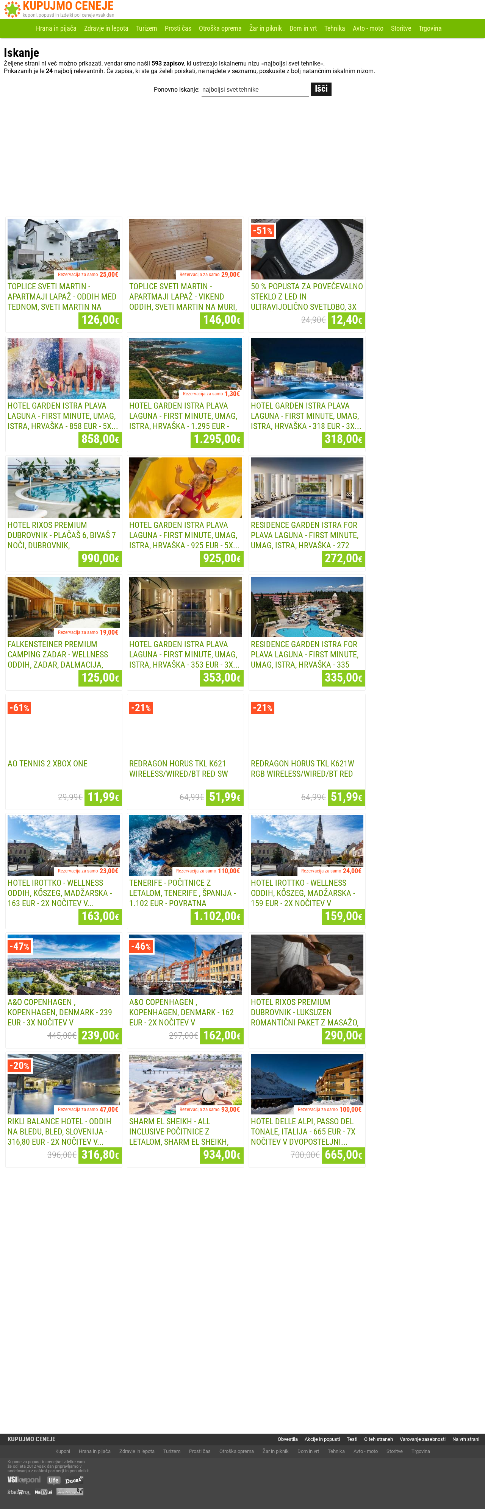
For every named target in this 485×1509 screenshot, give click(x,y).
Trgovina (430, 28)
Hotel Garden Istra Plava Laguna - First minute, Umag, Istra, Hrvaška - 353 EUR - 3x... (184, 654)
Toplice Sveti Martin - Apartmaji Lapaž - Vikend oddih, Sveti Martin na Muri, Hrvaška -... (183, 301)
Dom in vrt (303, 28)
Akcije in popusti (322, 1439)
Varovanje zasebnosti (423, 1439)
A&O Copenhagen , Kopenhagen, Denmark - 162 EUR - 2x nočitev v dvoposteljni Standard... (181, 1017)
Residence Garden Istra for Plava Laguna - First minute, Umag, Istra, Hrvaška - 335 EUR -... (304, 659)
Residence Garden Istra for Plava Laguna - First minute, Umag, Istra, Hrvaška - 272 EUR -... (304, 540)
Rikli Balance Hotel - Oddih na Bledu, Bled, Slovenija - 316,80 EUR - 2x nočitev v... (59, 1131)
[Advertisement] (242, 158)
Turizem (146, 28)
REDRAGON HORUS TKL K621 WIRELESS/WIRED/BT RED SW (178, 768)
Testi (352, 1439)
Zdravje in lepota (106, 28)
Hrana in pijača (56, 28)
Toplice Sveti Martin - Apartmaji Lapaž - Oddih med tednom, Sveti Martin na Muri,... (62, 301)
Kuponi (62, 1451)
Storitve (401, 28)
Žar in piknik (265, 28)
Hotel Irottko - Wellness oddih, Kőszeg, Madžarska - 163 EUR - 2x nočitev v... (60, 893)
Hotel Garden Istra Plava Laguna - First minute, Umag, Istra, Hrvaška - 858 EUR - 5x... (63, 416)
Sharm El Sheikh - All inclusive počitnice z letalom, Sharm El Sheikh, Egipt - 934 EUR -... (178, 1136)
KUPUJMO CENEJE (31, 1439)
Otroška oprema (220, 28)
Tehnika (334, 28)
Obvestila (288, 1439)
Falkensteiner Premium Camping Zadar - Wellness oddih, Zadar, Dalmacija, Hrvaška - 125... (58, 659)
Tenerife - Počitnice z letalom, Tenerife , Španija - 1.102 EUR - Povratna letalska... (182, 898)
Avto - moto (368, 28)
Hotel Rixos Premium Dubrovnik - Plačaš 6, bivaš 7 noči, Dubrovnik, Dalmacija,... (62, 540)
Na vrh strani (465, 1439)
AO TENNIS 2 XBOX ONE (48, 763)
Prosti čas (178, 28)
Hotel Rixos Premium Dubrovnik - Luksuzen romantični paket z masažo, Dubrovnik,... (304, 1017)
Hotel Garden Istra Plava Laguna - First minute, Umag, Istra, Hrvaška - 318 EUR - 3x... (306, 416)
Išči (321, 88)
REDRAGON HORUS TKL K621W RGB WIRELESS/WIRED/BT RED (302, 768)
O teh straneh (378, 1439)
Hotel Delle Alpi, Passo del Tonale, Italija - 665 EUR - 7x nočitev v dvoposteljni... (303, 1131)
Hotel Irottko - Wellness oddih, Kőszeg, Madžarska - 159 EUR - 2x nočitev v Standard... (303, 898)
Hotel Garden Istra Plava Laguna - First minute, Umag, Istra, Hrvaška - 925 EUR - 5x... (184, 535)
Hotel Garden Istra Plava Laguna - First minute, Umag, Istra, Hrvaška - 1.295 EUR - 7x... (183, 421)
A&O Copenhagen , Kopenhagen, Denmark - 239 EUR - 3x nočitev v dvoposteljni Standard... (60, 1017)
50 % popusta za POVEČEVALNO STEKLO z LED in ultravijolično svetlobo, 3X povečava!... (307, 301)
